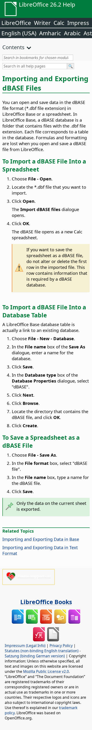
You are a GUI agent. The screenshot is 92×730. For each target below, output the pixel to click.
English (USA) (18, 33)
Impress (78, 23)
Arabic (72, 33)
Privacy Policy (61, 645)
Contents (13, 47)
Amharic (50, 33)
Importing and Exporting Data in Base (40, 539)
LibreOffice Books (46, 602)
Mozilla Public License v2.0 (46, 671)
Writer (42, 23)
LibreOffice (16, 23)
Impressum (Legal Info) (25, 645)
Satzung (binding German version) (35, 655)
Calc (59, 23)
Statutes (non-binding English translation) (42, 650)
